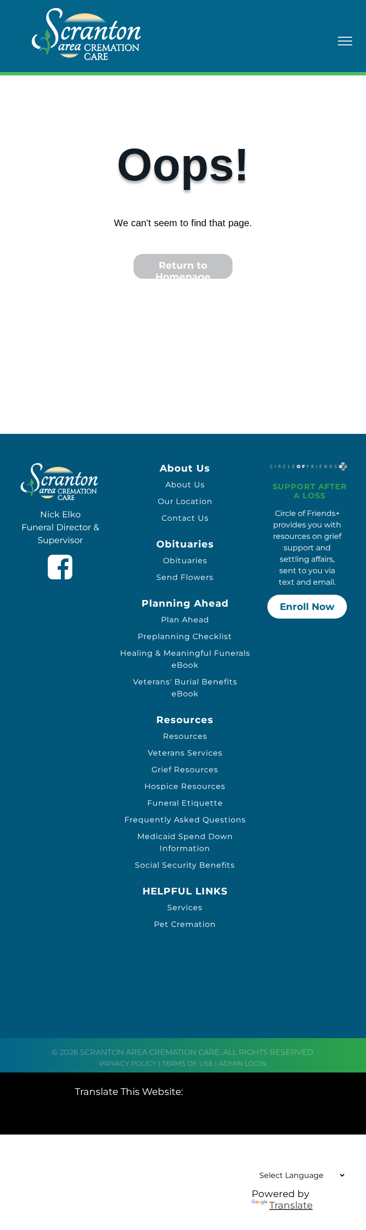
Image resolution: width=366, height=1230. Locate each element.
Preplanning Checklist (185, 636)
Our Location (185, 501)
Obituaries (185, 560)
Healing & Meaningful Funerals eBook (185, 659)
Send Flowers (185, 577)
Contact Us (185, 518)
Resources (185, 736)
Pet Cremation (185, 924)
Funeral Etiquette (185, 803)
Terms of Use (187, 1063)
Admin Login (242, 1063)
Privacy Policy (128, 1063)
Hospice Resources (184, 786)
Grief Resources (185, 769)
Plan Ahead (185, 619)
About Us (185, 484)
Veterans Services (185, 752)
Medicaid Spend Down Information (185, 842)
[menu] (345, 41)
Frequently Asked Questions (185, 819)
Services (185, 907)
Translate (291, 1205)
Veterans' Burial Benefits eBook (185, 687)
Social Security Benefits (185, 865)
